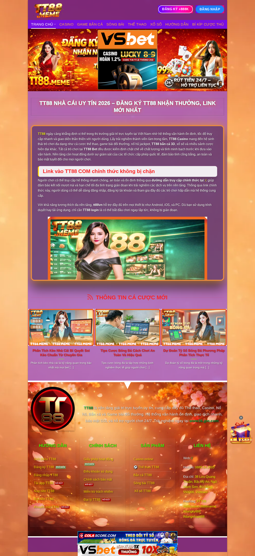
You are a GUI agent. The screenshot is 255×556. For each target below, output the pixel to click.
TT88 (41, 134)
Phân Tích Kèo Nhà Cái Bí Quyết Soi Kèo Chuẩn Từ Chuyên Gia (61, 353)
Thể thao (137, 24)
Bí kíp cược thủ (208, 24)
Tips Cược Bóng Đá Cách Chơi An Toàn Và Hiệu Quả (127, 353)
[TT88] (51, 10)
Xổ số (156, 24)
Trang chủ (42, 24)
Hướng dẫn (176, 24)
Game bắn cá (90, 24)
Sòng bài (115, 24)
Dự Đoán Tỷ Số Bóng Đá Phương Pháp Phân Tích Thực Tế (194, 353)
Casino (66, 24)
